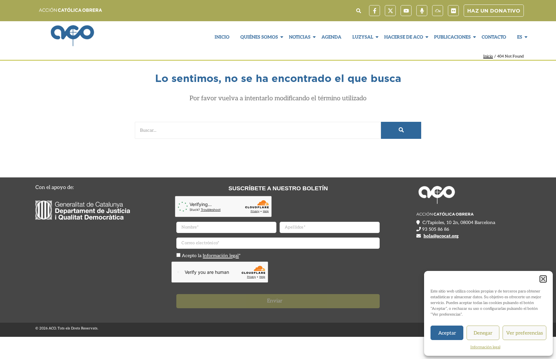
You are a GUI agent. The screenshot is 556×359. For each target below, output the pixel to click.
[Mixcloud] (437, 10)
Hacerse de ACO (403, 37)
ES (519, 37)
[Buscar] (401, 130)
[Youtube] (406, 10)
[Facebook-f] (374, 10)
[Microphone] (421, 10)
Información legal (485, 347)
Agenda (331, 37)
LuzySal (362, 37)
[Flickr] (453, 10)
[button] (543, 279)
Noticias (299, 37)
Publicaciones (452, 37)
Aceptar (447, 333)
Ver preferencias (524, 333)
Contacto (494, 37)
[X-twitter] (390, 10)
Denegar (483, 333)
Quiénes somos (259, 37)
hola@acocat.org (441, 236)
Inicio (222, 37)
